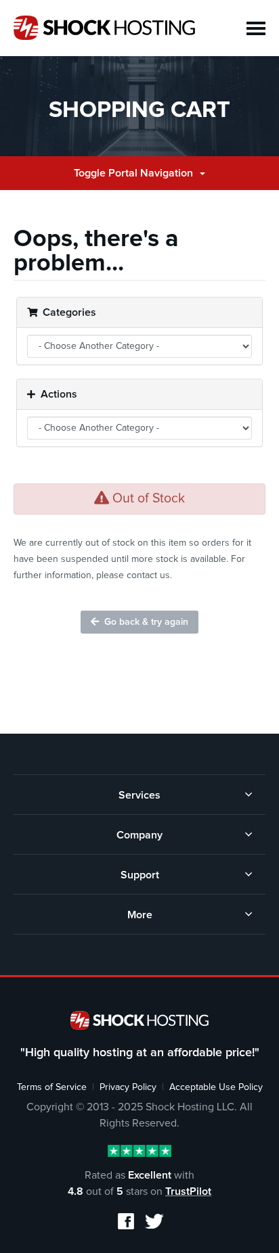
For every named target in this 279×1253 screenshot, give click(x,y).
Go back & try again (143, 622)
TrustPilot (188, 1191)
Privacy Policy (128, 1087)
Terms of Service (52, 1087)
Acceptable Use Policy (216, 1087)
